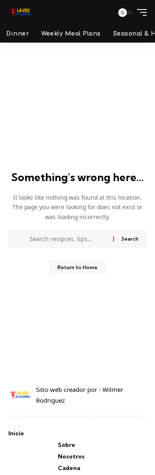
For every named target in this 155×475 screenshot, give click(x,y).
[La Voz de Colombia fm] (20, 12)
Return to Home (77, 267)
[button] (105, 12)
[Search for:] (68, 239)
